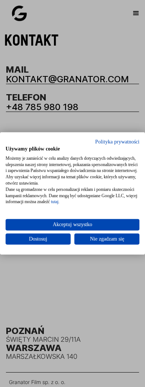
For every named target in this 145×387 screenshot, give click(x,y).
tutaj (54, 201)
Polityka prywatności (117, 142)
